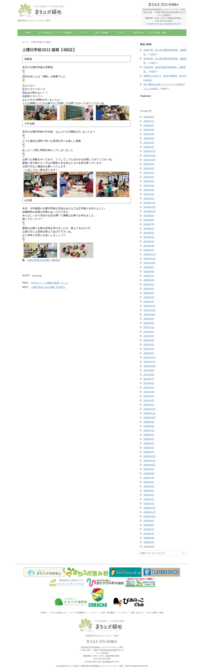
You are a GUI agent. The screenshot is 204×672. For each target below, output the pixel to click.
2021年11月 (149, 361)
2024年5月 (148, 232)
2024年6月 (148, 228)
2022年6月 (148, 331)
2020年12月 (149, 409)
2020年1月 (148, 451)
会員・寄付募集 (102, 32)
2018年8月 (148, 525)
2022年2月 (148, 348)
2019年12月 (149, 456)
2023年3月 (148, 293)
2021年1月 (148, 404)
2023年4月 (148, 288)
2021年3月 (148, 396)
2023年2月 (148, 297)
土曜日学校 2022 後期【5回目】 (48, 287)
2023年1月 (148, 301)
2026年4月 (148, 134)
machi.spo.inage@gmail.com (167, 24)
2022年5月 (148, 335)
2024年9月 (148, 215)
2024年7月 (148, 224)
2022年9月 (148, 318)
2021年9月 (148, 370)
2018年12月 (149, 507)
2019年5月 (148, 486)
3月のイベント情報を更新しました (49, 282)
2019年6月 (148, 482)
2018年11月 (149, 512)
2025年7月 (148, 172)
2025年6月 (148, 177)
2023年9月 (148, 267)
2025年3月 (148, 189)
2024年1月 (148, 250)
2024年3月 (148, 241)
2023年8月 (148, 271)
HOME (28, 32)
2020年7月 (148, 430)
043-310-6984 (165, 4)
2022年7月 (148, 327)
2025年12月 (149, 151)
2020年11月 (149, 413)
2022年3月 (148, 344)
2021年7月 (148, 378)
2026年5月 (148, 129)
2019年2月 (148, 499)
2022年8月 (148, 323)
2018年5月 (148, 533)
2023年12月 (149, 254)
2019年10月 (149, 464)
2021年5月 (148, 387)
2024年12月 (149, 202)
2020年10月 (149, 417)
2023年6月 (148, 280)
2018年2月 (148, 546)
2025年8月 (148, 168)
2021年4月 (148, 391)
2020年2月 (148, 447)
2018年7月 (148, 529)
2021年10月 (149, 366)
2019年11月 (149, 460)
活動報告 (55, 260)
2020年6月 (148, 434)
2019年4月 (148, 490)
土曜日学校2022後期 (38, 260)
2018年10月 (149, 516)
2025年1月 (148, 198)
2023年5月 (148, 284)
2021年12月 (149, 357)
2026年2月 (148, 142)
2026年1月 (148, 146)
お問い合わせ (139, 32)
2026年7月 (148, 121)
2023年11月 (149, 258)
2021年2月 (148, 400)
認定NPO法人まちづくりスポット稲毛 (102, 635)
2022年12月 (149, 305)
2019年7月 (148, 477)
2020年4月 (148, 439)
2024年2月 (148, 245)
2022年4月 (148, 340)
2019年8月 (148, 473)
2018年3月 (148, 542)
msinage (37, 275)
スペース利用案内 (65, 32)
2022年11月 (149, 310)
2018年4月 (148, 537)
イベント (83, 32)
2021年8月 (148, 374)
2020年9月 (148, 421)
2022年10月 (149, 314)
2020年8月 (148, 426)
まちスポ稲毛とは (46, 32)
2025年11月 (149, 155)
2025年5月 (148, 181)
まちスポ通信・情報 (157, 32)
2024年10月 (149, 211)
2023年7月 (148, 275)
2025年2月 (148, 194)
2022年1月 (148, 353)
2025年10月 (149, 159)
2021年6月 (148, 383)
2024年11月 (149, 207)
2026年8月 (148, 116)
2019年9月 (148, 469)
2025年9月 (148, 164)
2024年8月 (148, 219)
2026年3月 (148, 138)
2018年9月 (148, 520)
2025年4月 (148, 185)
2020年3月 (148, 443)
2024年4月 (148, 237)
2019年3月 (148, 494)
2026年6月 (148, 125)
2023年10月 (149, 262)
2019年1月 (148, 503)
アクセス (120, 32)
